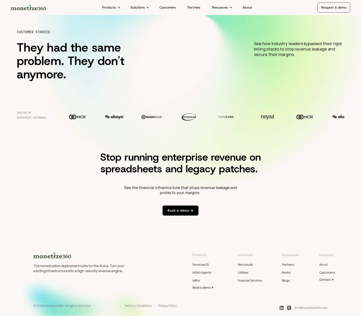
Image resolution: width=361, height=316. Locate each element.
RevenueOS (201, 265)
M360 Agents (202, 272)
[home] (28, 7)
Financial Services (250, 280)
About (247, 7)
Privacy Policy (167, 306)
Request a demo (334, 7)
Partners (194, 7)
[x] (289, 307)
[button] (110, 7)
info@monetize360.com (311, 308)
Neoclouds (245, 265)
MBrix (196, 280)
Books (286, 272)
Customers (167, 7)
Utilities (243, 272)
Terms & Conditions (138, 306)
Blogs (286, 280)
